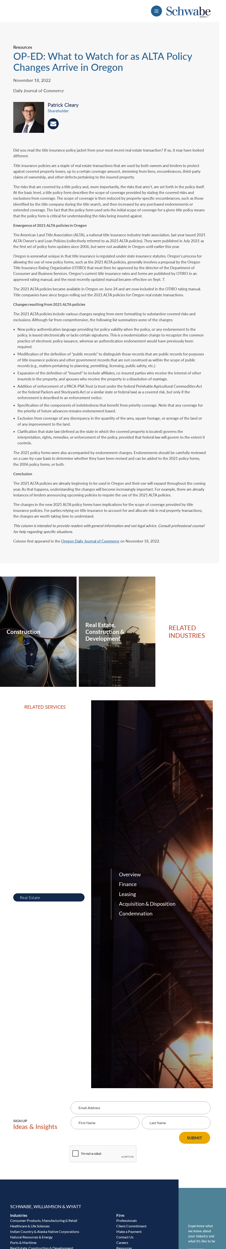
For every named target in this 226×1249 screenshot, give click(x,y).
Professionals (126, 1220)
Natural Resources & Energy (31, 1237)
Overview (130, 874)
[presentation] (30, 118)
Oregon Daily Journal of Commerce (90, 541)
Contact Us (125, 1237)
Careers (122, 1242)
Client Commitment (131, 1226)
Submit (194, 1137)
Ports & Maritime (23, 1242)
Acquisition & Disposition (147, 904)
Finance (128, 884)
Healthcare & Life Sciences (30, 1226)
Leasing (127, 894)
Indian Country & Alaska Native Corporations (44, 1231)
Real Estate (30, 897)
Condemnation (136, 914)
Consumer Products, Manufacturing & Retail (43, 1220)
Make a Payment (129, 1231)
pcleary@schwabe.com (53, 123)
